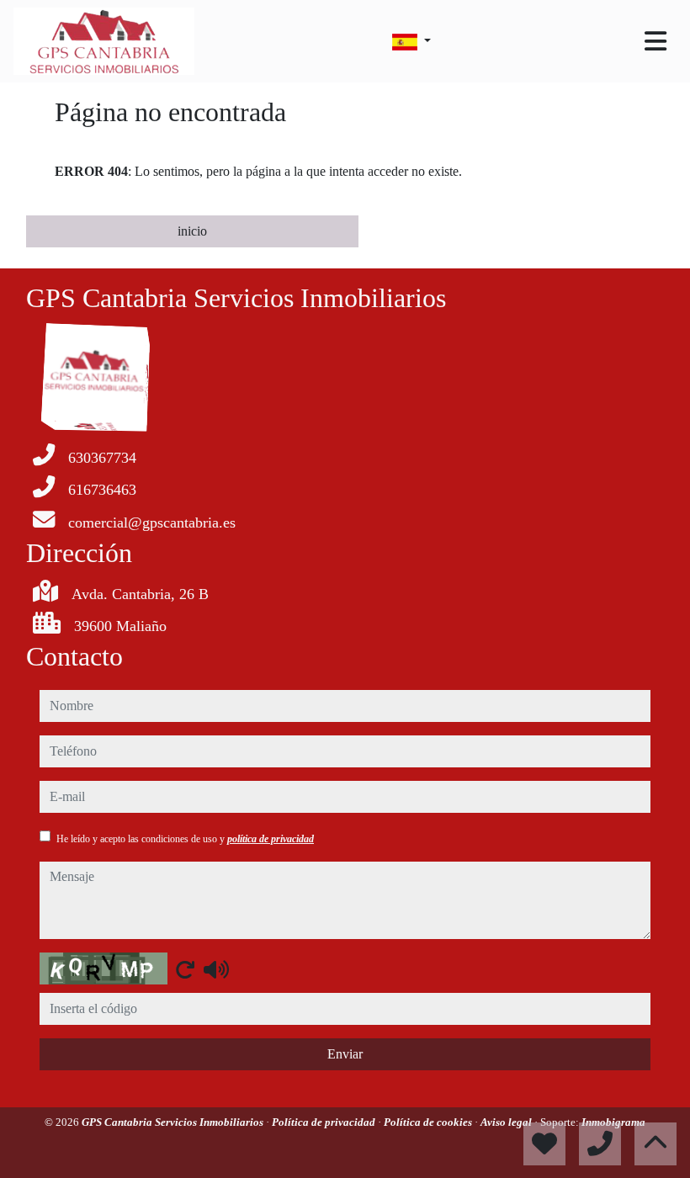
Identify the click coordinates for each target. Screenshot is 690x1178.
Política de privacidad (325, 1122)
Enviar (345, 1054)
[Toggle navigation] (655, 41)
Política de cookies (429, 1122)
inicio (192, 231)
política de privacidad (270, 839)
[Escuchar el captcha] (216, 969)
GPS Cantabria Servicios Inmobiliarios (174, 1122)
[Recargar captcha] (185, 969)
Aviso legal (507, 1122)
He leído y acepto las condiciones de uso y (185, 839)
